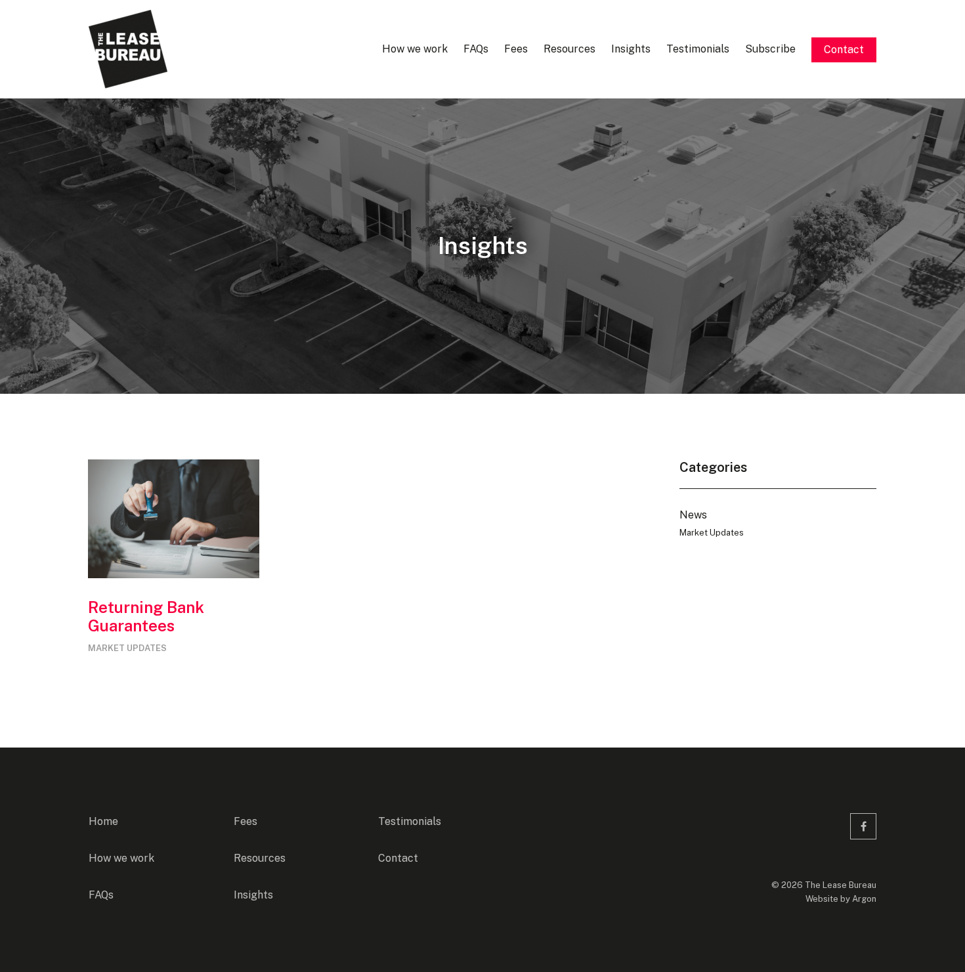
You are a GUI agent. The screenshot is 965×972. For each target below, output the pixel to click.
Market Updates (127, 648)
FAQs (475, 49)
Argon (864, 899)
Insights (631, 49)
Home (103, 821)
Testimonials (697, 49)
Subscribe (770, 49)
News (693, 515)
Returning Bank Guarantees (146, 616)
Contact (844, 49)
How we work (415, 49)
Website (821, 899)
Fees (516, 49)
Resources (569, 49)
